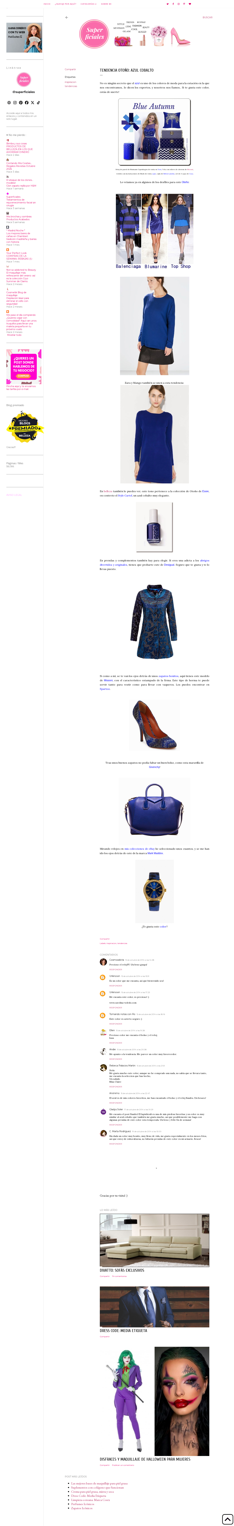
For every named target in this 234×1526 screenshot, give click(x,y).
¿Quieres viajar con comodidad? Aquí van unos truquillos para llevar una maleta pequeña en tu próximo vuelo (21, 323)
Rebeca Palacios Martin (122, 1065)
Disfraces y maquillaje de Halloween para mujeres (145, 1459)
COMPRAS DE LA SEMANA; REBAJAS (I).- (19, 257)
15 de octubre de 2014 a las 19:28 (130, 1030)
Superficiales (13, 196)
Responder (115, 969)
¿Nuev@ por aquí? (65, 4)
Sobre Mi (106, 4)
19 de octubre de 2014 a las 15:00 (146, 1131)
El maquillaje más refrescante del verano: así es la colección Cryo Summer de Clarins (20, 277)
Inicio (47, 4)
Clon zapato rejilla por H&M (21, 185)
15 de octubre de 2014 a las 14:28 (139, 960)
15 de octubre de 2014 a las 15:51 (135, 976)
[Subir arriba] (227, 1519)
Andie (112, 1049)
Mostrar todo (14, 335)
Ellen (112, 1030)
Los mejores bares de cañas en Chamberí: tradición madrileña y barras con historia (21, 237)
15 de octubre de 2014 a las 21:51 (151, 1065)
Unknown (114, 976)
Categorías (88, 4)
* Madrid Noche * (15, 230)
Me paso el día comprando (21, 315)
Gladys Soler (116, 1109)
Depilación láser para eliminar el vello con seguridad (17, 301)
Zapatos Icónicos (81, 1508)
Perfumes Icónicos (82, 1504)
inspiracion (70, 82)
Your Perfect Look (16, 253)
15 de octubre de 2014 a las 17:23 (135, 992)
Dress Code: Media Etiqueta (88, 1496)
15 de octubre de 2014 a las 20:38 (132, 1049)
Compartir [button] (70, 69)
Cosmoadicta (116, 959)
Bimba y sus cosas (16, 143)
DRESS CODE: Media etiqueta (123, 1330)
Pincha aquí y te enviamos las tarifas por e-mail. (21, 388)
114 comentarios (119, 1276)
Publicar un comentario (123, 1465)
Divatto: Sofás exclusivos (122, 1270)
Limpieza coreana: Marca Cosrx (90, 1500)
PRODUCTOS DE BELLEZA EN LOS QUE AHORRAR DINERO (19, 149)
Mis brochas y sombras (19, 216)
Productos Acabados (17, 219)
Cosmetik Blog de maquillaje (16, 294)
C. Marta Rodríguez (120, 1131)
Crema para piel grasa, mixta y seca (92, 1491)
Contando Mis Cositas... (19, 163)
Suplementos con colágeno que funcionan (97, 1487)
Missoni (190, 169)
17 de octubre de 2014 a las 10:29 (138, 1109)
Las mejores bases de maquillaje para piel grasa (99, 1483)
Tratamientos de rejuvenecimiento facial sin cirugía (21, 202)
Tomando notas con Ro (122, 1014)
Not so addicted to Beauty (21, 269)
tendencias (71, 86)
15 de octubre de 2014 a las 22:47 (135, 1093)
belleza (108, 491)
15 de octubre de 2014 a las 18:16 (151, 1014)
